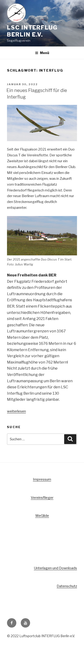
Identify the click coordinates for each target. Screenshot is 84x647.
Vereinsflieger (42, 498)
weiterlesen (16, 411)
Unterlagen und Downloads (55, 568)
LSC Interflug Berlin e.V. (32, 31)
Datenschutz (67, 586)
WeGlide (42, 516)
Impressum (42, 479)
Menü (44, 53)
